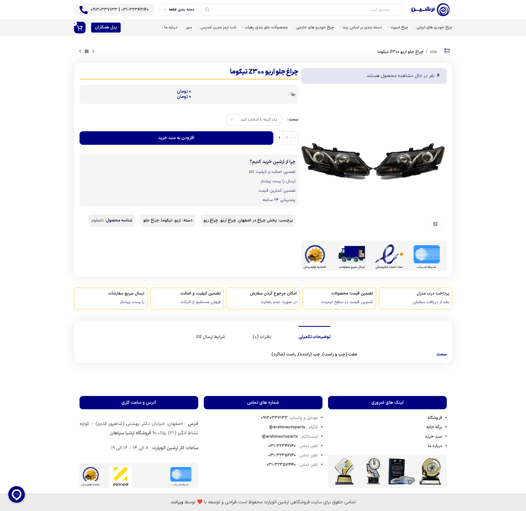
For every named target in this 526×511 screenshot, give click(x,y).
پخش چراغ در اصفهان (257, 220)
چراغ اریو (228, 220)
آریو (178, 220)
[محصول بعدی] (80, 51)
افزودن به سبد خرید (176, 138)
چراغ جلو (151, 220)
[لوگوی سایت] (430, 9)
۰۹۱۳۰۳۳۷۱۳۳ (104, 10)
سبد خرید (433, 437)
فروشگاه (434, 418)
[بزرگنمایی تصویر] (435, 224)
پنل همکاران (106, 27)
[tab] (314, 334)
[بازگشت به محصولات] (86, 51)
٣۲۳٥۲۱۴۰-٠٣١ (282, 455)
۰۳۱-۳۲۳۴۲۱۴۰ (135, 10)
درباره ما (435, 446)
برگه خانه (434, 427)
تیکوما (166, 220)
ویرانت (177, 502)
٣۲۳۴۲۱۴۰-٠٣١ (282, 446)
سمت (293, 119)
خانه (433, 52)
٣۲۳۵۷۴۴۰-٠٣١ (281, 465)
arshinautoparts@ (287, 427)
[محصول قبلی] (93, 51)
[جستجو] (207, 9)
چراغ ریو (210, 220)
